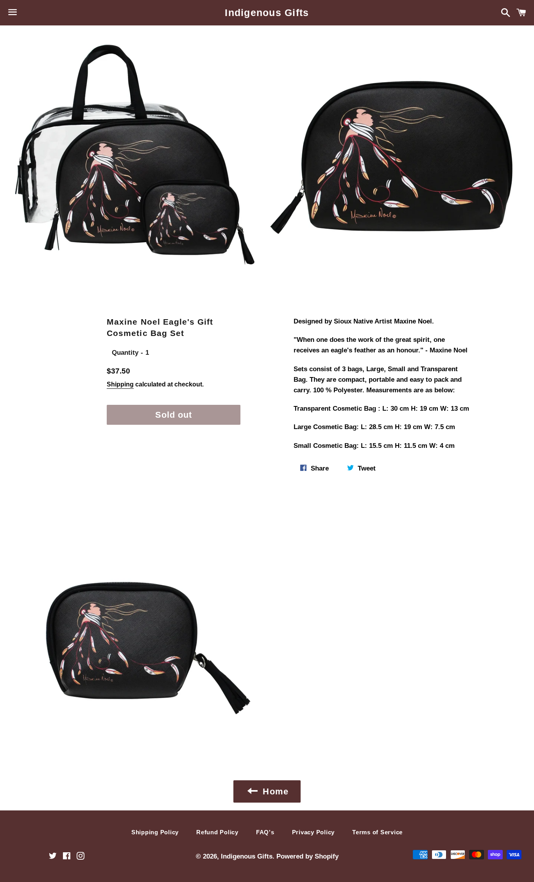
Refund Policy (217, 832)
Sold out (173, 415)
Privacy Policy (313, 832)
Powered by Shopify (307, 856)
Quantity (125, 352)
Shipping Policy (155, 832)
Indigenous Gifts (267, 12)
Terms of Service (377, 832)
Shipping (120, 384)
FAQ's (265, 832)
